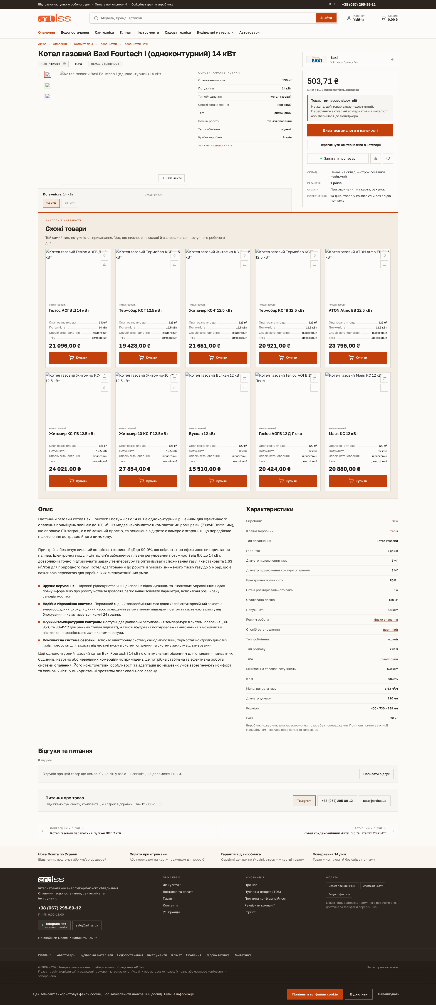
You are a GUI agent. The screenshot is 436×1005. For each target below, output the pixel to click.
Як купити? (172, 885)
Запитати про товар (339, 158)
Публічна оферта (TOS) (263, 892)
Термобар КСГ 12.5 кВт (140, 310)
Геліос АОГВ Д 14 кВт (69, 310)
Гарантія (169, 898)
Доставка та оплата (178, 892)
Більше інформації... (180, 994)
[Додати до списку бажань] (388, 158)
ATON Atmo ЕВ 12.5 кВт (350, 310)
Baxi (395, 521)
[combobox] (207, 17)
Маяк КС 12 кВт (343, 433)
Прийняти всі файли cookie (315, 994)
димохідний (389, 659)
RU (335, 4)
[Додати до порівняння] (375, 158)
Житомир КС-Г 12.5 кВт (210, 310)
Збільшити (174, 178)
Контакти (170, 905)
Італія (393, 531)
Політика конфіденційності (266, 898)
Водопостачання (130, 955)
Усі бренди (171, 912)
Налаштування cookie (382, 967)
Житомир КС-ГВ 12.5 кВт (72, 433)
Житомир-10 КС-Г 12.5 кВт (143, 433)
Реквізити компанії (260, 905)
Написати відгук (376, 774)
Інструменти (157, 955)
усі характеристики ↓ (215, 145)
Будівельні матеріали (96, 955)
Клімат (176, 955)
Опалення (193, 955)
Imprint (250, 912)
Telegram (304, 801)
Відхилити (358, 994)
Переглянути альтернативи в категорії (350, 145)
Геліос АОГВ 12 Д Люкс (280, 433)
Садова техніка (218, 955)
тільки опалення (386, 619)
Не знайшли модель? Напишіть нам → (67, 938)
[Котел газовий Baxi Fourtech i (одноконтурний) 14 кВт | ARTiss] (123, 128)
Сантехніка (243, 955)
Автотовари (66, 955)
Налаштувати (388, 994)
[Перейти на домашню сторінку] (59, 18)
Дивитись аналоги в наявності (350, 130)
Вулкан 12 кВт (202, 433)
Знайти (326, 18)
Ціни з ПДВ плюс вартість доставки (333, 89)
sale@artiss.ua (374, 801)
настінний (390, 629)
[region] (112, 128)
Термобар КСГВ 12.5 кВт (282, 310)
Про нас (251, 885)
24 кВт (71, 203)
